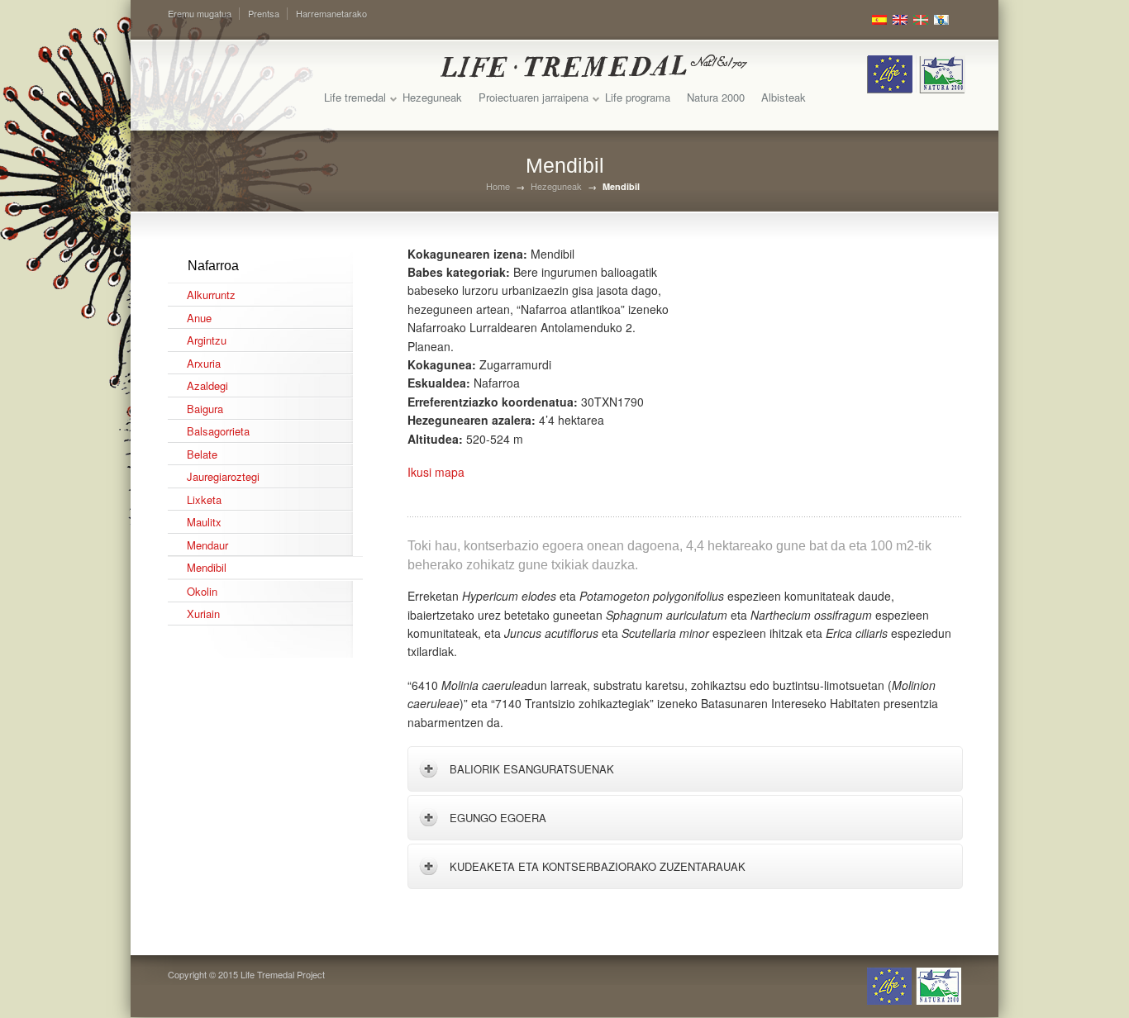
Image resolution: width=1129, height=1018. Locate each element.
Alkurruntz (211, 294)
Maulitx (204, 522)
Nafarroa (213, 266)
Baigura (205, 408)
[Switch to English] (900, 19)
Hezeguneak (432, 97)
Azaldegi (207, 385)
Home (498, 186)
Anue (199, 318)
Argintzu (206, 340)
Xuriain (203, 613)
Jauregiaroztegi (223, 476)
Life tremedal (355, 97)
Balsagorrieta (218, 431)
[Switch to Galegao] (941, 19)
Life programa (637, 97)
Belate (202, 454)
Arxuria (204, 363)
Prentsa (263, 13)
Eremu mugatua (199, 13)
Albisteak (783, 97)
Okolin (202, 591)
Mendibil (206, 567)
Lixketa (204, 499)
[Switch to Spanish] (879, 19)
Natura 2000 (716, 97)
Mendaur (207, 545)
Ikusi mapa (435, 472)
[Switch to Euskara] (921, 19)
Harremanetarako (331, 13)
